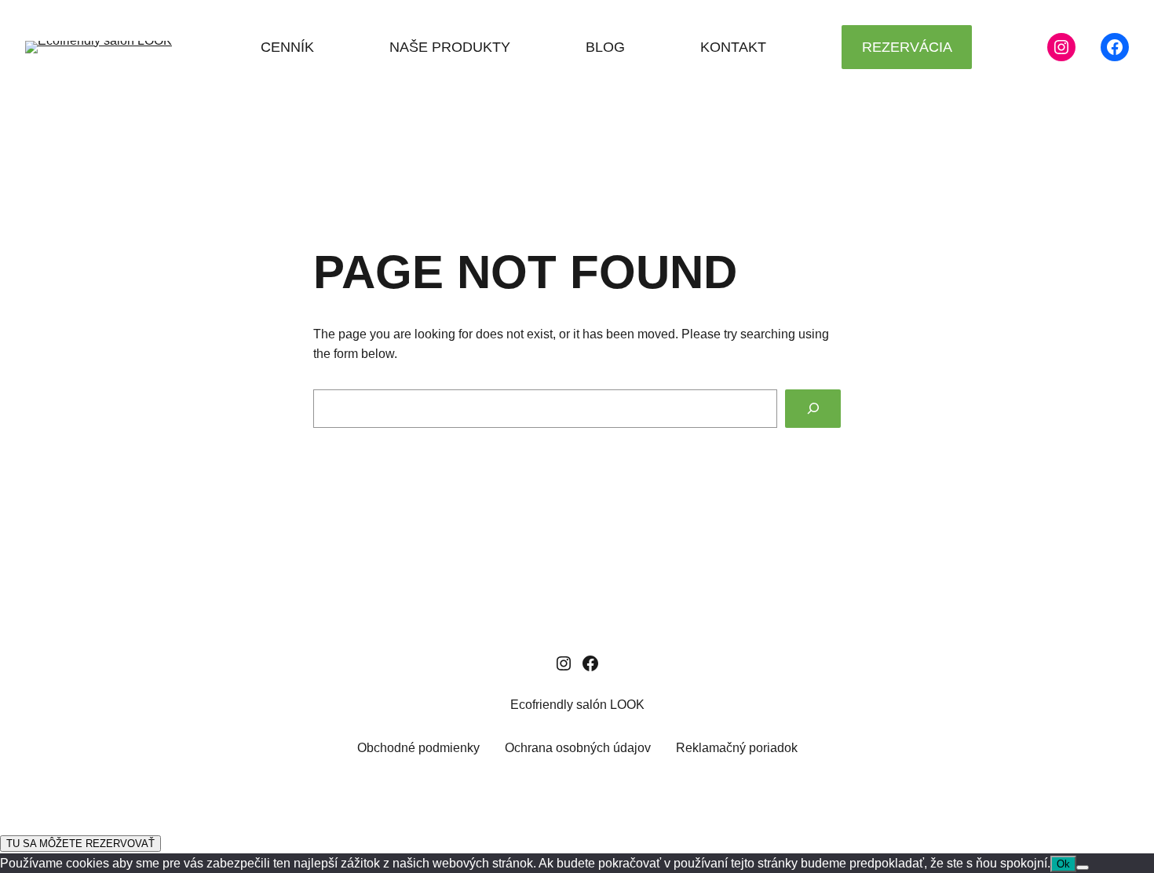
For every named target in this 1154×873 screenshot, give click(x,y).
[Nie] (1082, 867)
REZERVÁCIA (907, 47)
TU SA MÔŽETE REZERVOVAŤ (80, 843)
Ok (1063, 864)
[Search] (813, 408)
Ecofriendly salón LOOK (577, 704)
